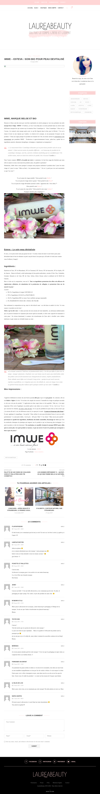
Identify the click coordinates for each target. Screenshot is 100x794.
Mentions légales (57, 782)
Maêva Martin (17, 696)
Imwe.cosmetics (39, 452)
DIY (81, 102)
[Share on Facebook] (39, 465)
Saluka (49, 189)
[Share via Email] (45, 465)
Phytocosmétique (10, 457)
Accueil (36, 2)
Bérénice (15, 646)
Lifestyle (81, 105)
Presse (41, 782)
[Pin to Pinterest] (43, 465)
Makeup (73, 108)
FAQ (48, 782)
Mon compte (52, 8)
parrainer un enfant (19, 661)
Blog (36, 8)
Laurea (73, 105)
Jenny (14, 585)
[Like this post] (37, 465)
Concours (73, 102)
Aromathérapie (75, 98)
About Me (44, 2)
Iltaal (50, 181)
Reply (62, 526)
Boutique (44, 8)
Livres (89, 105)
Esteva (39, 186)
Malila (49, 178)
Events (87, 102)
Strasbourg (88, 112)
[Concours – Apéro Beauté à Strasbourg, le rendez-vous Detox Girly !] (19, 496)
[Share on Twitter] (41, 465)
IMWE (39, 449)
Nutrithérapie (83, 108)
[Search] (67, 8)
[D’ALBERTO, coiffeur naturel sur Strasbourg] (49, 496)
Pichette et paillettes (20, 563)
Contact (63, 2)
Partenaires (34, 782)
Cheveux (85, 98)
